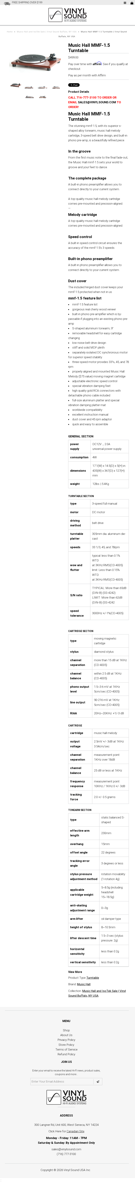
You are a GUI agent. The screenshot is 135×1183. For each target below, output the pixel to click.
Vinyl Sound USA (74, 1170)
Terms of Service (66, 1049)
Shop (66, 1030)
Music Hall (84, 984)
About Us (66, 1035)
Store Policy (66, 1044)
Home (10, 32)
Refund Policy (66, 1054)
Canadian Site (75, 1131)
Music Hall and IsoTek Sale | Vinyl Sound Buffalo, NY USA (47, 32)
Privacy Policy (66, 1040)
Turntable (92, 977)
